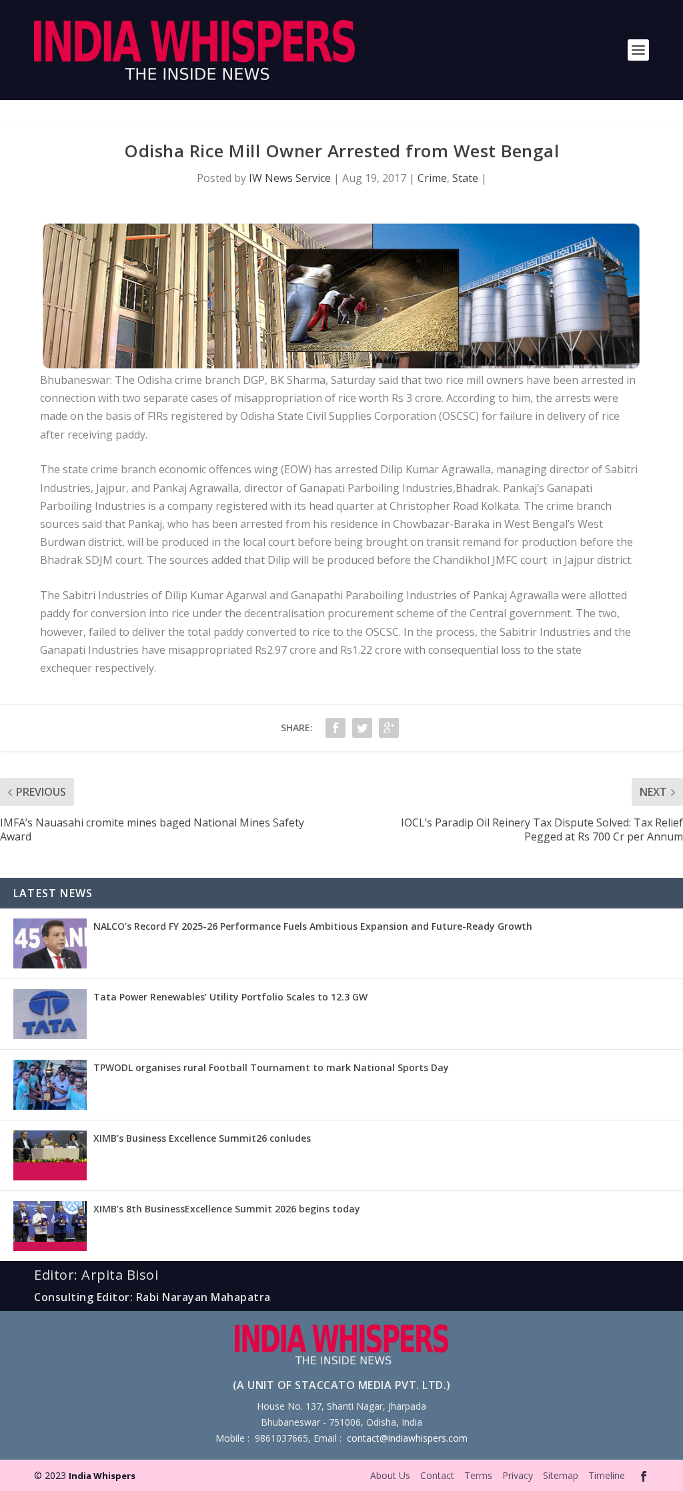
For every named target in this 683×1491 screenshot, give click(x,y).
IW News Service (290, 178)
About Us (390, 1475)
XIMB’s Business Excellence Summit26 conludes (202, 1138)
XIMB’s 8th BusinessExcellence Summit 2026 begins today (226, 1208)
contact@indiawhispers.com (407, 1438)
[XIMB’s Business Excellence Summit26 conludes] (50, 1155)
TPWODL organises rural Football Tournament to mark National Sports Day (271, 1067)
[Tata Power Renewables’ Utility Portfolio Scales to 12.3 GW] (50, 1014)
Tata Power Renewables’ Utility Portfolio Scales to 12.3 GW (230, 996)
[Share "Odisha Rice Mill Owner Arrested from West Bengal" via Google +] (389, 728)
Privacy (517, 1475)
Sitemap (560, 1475)
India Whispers (102, 1476)
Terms (478, 1475)
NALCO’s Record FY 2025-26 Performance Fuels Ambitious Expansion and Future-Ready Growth (312, 926)
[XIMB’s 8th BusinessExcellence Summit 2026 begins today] (50, 1226)
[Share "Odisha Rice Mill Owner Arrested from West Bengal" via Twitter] (362, 728)
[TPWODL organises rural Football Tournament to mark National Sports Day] (50, 1085)
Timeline (606, 1475)
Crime (432, 178)
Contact (437, 1475)
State (465, 178)
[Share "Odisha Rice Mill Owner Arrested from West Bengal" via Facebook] (335, 728)
